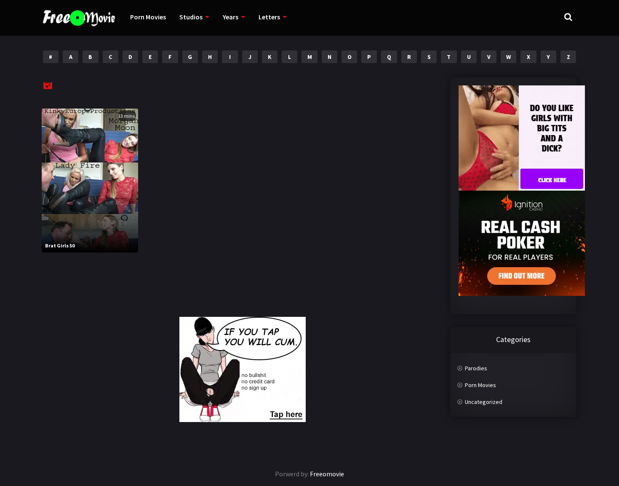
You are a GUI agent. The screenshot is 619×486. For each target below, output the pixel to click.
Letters (269, 17)
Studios (191, 17)
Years (230, 17)
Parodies (476, 368)
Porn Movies (148, 17)
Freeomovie (327, 474)
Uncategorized (483, 402)
